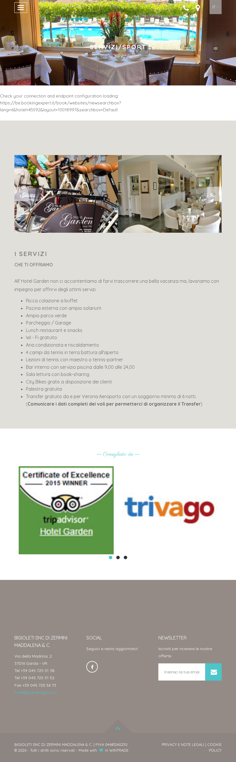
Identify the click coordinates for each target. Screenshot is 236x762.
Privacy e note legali (183, 744)
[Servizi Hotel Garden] (170, 194)
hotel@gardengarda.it (35, 692)
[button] (216, 7)
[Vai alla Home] (118, 18)
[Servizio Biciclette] (66, 194)
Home (103, 56)
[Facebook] (92, 667)
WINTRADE (118, 750)
